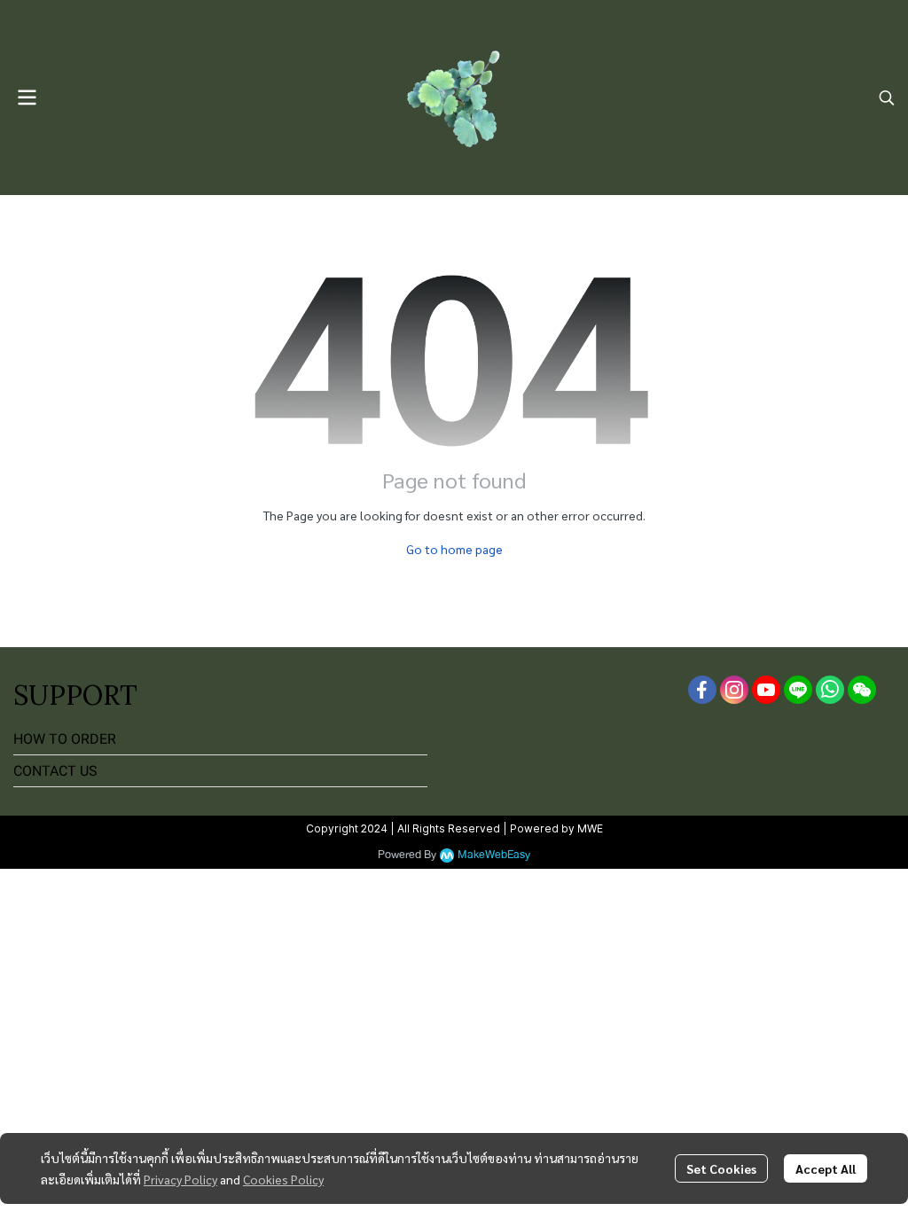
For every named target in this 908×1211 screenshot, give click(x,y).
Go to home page (454, 549)
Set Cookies (721, 1168)
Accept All (825, 1168)
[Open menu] (26, 97)
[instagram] (734, 690)
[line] (798, 690)
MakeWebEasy (494, 855)
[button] (886, 97)
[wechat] (862, 690)
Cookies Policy (283, 1179)
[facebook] (702, 690)
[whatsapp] (830, 690)
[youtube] (766, 690)
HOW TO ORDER (64, 739)
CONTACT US (55, 770)
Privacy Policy (180, 1179)
